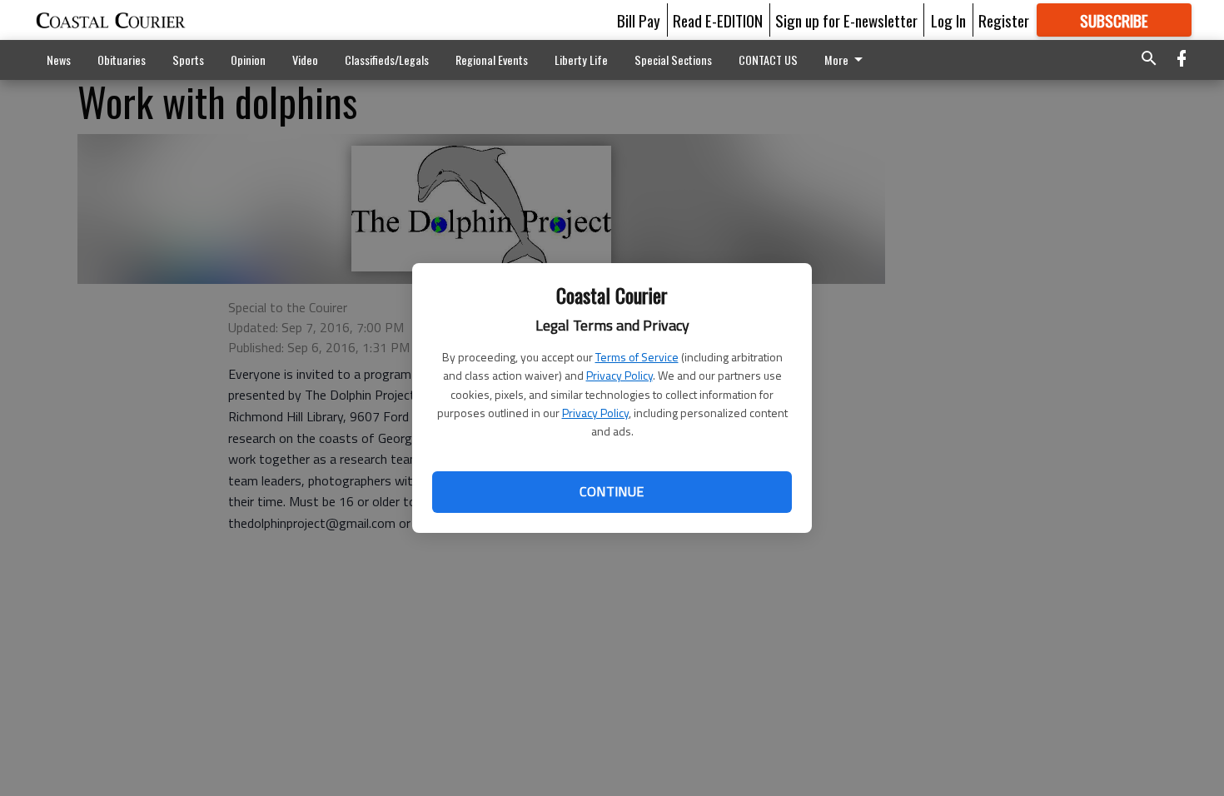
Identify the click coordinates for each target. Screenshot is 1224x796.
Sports (188, 59)
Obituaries (121, 59)
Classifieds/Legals (387, 59)
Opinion (248, 59)
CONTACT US (768, 59)
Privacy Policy (619, 375)
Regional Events (491, 59)
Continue (612, 491)
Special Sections (673, 59)
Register (1003, 20)
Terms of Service (637, 357)
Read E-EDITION (718, 20)
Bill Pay (638, 20)
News (59, 59)
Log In (948, 20)
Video (305, 59)
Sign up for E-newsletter (846, 20)
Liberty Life (581, 59)
